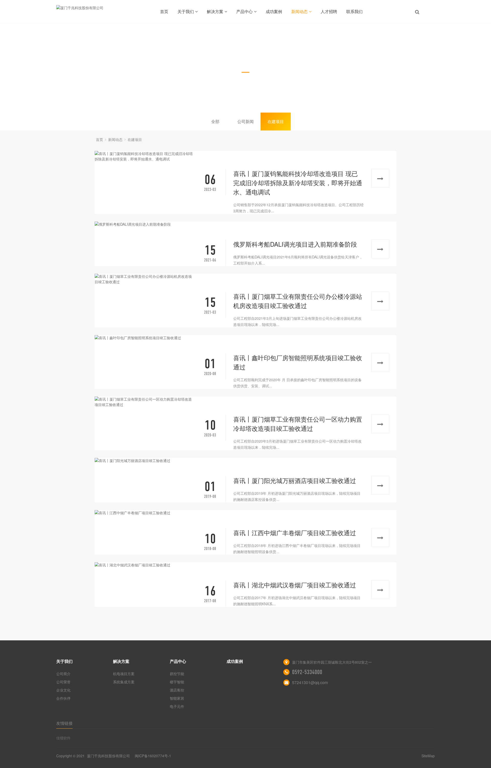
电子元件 (177, 706)
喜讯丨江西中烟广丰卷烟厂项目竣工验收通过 (294, 532)
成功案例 (274, 11)
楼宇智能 (177, 681)
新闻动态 (299, 11)
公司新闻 (245, 121)
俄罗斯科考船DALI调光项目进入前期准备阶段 (295, 243)
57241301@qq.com (310, 682)
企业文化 (63, 690)
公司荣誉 (63, 681)
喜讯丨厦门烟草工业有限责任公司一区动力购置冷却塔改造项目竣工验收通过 (297, 423)
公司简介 (63, 673)
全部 (215, 121)
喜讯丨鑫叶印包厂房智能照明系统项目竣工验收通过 (297, 362)
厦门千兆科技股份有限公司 (108, 755)
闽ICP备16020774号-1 (153, 755)
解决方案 (215, 11)
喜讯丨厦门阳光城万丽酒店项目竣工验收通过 (294, 480)
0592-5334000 (307, 672)
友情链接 (64, 723)
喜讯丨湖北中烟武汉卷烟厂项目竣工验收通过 (294, 584)
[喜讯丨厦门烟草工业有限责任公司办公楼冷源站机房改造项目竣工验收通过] (145, 279)
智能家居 (177, 698)
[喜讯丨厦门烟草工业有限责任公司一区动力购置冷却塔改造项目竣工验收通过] (145, 402)
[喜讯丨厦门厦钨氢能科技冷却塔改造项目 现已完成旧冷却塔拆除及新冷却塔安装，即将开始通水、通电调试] (145, 156)
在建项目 (275, 121)
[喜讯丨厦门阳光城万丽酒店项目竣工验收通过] (145, 460)
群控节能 (177, 673)
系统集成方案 (124, 681)
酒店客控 (177, 690)
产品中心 (244, 11)
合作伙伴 (63, 698)
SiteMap (428, 755)
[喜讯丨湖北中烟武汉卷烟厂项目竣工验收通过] (145, 565)
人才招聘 (329, 11)
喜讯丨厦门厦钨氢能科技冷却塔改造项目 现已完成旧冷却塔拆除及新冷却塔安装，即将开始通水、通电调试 (297, 182)
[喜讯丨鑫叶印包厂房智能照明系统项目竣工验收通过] (145, 338)
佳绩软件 (63, 737)
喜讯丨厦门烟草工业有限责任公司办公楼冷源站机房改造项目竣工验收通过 (297, 301)
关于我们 (185, 11)
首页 (164, 11)
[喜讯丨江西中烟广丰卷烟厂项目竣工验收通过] (145, 512)
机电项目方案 (124, 673)
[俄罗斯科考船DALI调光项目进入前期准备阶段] (145, 224)
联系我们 (354, 11)
